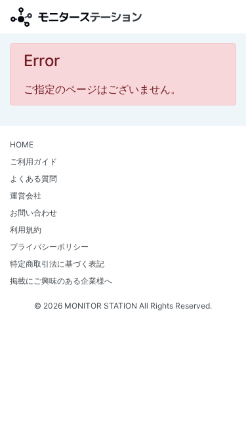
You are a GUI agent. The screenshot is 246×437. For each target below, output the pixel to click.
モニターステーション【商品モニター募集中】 (76, 16)
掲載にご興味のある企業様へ (61, 281)
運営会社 (25, 195)
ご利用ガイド (33, 161)
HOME (21, 144)
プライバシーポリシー (49, 247)
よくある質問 (33, 178)
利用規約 (25, 230)
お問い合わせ (33, 213)
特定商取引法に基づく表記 (57, 264)
